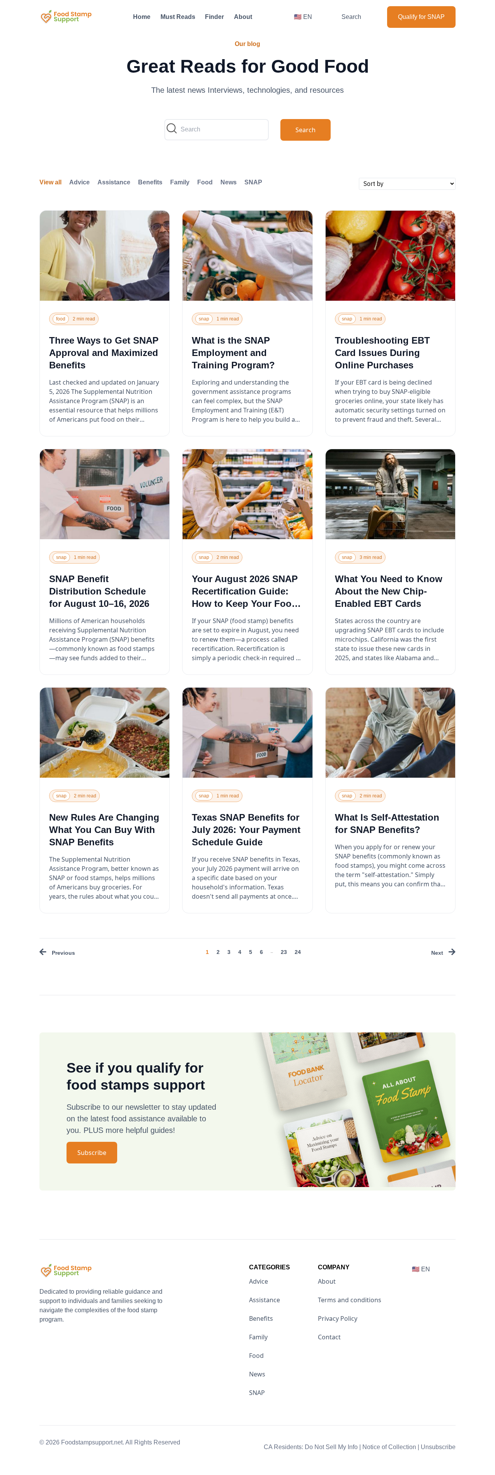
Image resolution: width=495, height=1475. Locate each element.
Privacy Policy (337, 1318)
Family (179, 182)
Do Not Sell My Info (333, 1447)
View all (50, 182)
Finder (214, 17)
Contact (329, 1337)
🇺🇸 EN (303, 17)
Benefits (150, 182)
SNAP (253, 182)
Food (205, 182)
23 (284, 952)
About (243, 17)
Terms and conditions (349, 1300)
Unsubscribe (438, 1447)
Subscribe (91, 1152)
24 (298, 952)
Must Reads (177, 17)
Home (141, 17)
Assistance (113, 182)
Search (351, 17)
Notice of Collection (390, 1447)
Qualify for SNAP (421, 17)
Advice (79, 182)
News (228, 182)
